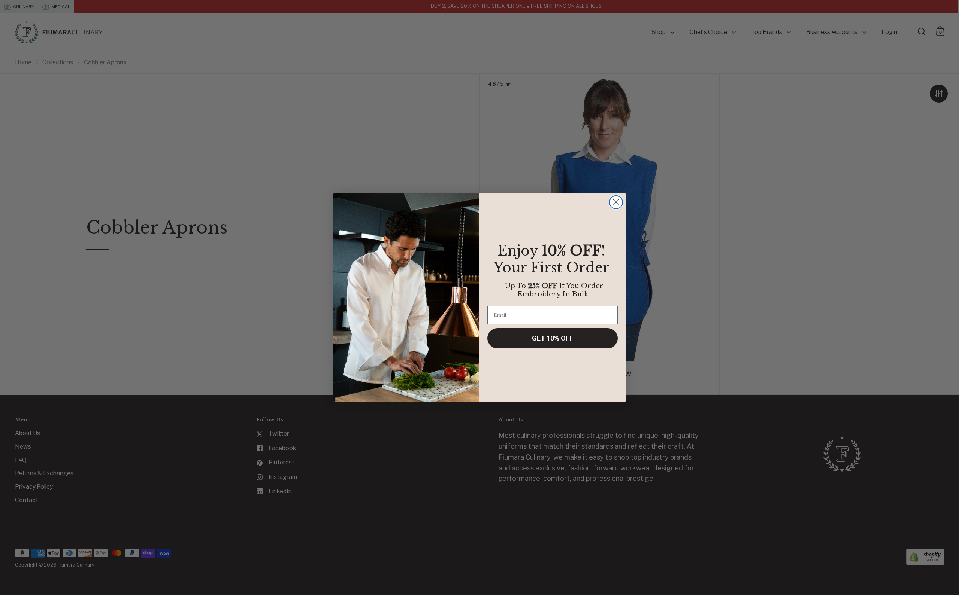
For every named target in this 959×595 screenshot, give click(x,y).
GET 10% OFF (552, 338)
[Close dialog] (616, 202)
